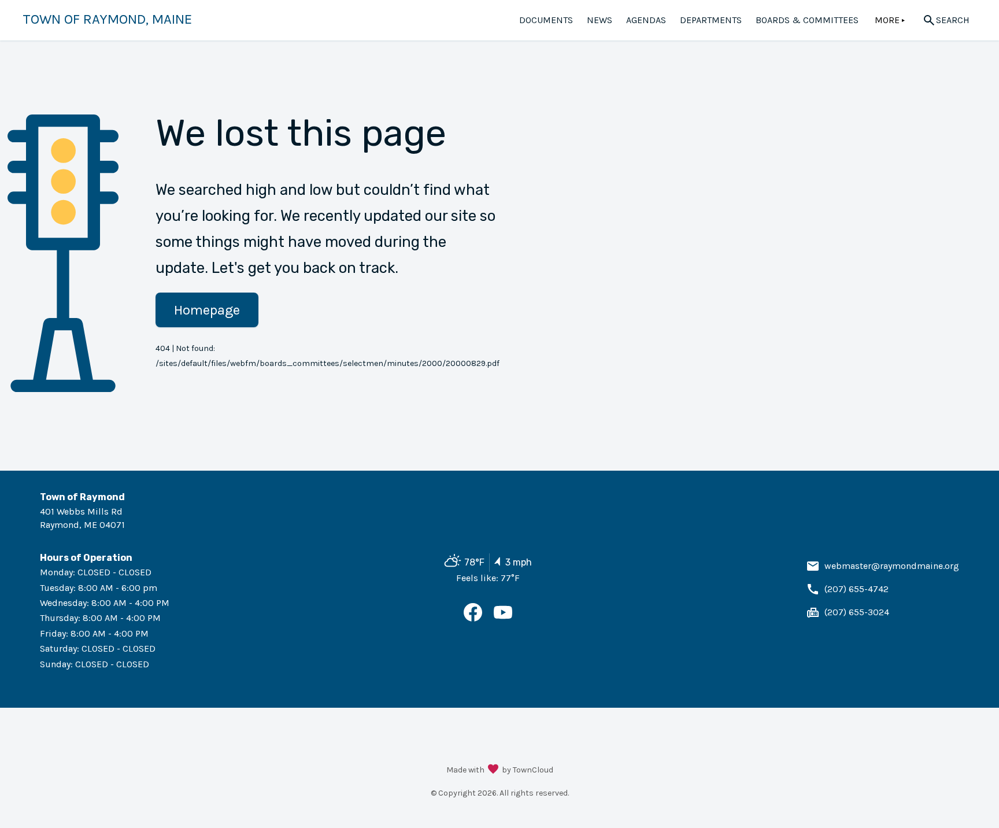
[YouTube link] (503, 618)
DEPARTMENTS (711, 19)
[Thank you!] (493, 770)
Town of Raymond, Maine (107, 19)
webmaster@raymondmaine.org (891, 565)
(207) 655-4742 (856, 588)
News (599, 19)
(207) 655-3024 (856, 612)
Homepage (207, 310)
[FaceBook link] (473, 618)
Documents (546, 19)
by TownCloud (527, 770)
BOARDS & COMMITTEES (807, 19)
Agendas (646, 19)
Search (953, 19)
